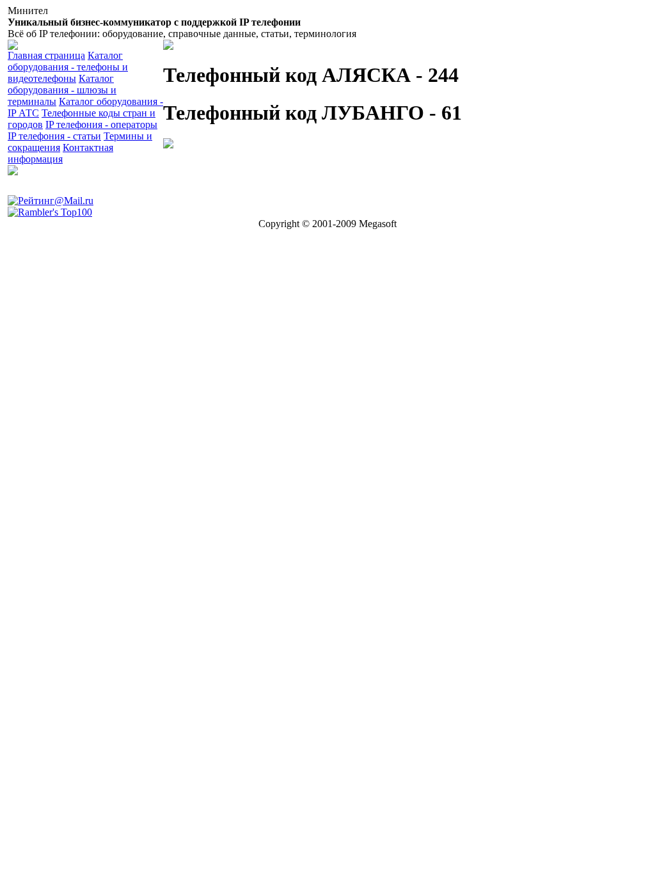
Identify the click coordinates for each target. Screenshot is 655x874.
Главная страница (46, 55)
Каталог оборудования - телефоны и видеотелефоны (68, 67)
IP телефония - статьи (54, 136)
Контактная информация (60, 153)
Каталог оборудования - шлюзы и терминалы (62, 90)
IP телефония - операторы (101, 124)
